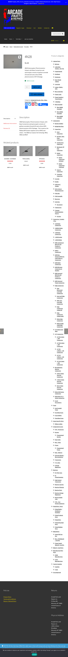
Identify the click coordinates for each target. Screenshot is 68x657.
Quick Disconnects (58, 401)
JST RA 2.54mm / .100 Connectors (60, 350)
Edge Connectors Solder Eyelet (60, 314)
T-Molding (57, 102)
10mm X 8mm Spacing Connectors (60, 375)
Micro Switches (59, 91)
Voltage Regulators (58, 466)
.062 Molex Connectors (58, 224)
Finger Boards (58, 71)
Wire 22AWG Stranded (60, 117)
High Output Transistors (58, 481)
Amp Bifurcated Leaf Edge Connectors (60, 291)
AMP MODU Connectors (58, 263)
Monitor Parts (58, 490)
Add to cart (36, 87)
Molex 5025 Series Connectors (59, 392)
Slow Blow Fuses (59, 418)
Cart (35, 28)
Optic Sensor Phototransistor (59, 189)
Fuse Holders (58, 415)
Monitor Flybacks (59, 487)
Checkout (29, 28)
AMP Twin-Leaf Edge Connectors (60, 302)
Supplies (57, 567)
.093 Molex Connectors (58, 233)
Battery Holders (59, 123)
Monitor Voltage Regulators (59, 493)
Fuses (54, 405)
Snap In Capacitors (60, 170)
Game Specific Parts (58, 421)
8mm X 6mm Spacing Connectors (60, 387)
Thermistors (58, 207)
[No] (66, 652)
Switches (57, 202)
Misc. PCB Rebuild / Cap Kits (59, 539)
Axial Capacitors (60, 132)
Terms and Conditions (9, 599)
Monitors (55, 470)
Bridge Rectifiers (59, 126)
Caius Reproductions (59, 560)
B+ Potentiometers (59, 476)
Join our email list (28, 39)
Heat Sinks (58, 439)
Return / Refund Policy (9, 601)
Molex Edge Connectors (60, 319)
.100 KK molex (58, 237)
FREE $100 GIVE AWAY (9, 28)
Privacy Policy (7, 597)
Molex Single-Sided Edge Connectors (60, 325)
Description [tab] (6, 118)
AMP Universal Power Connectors (59, 282)
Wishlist (40, 28)
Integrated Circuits (18, 46)
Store (10, 39)
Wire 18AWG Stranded (60, 108)
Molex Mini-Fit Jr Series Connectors (59, 397)
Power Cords (58, 94)
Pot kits (59, 216)
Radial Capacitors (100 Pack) (62, 165)
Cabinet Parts (56, 61)
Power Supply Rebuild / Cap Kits (59, 544)
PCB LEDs (57, 193)
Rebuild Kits (56, 531)
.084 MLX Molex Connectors (59, 229)
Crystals (57, 179)
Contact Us (46, 28)
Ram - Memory (58, 452)
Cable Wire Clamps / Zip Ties (59, 67)
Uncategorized (57, 572)
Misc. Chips (44, 100)
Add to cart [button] (10, 167)
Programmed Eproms (60, 436)
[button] (19, 57)
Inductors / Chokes (58, 185)
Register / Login (20, 28)
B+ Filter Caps (58, 473)
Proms (56, 445)
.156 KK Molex (58, 240)
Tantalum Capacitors (60, 175)
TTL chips (26, 46)
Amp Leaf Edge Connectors (61, 297)
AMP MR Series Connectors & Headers (58, 268)
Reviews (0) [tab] (6, 128)
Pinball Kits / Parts (58, 506)
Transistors (28, 102)
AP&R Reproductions (59, 555)
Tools (56, 569)
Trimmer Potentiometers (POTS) (59, 212)
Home (5, 39)
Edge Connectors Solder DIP (60, 308)
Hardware (57, 74)
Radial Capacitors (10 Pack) (62, 159)
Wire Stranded (58, 104)
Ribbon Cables (58, 424)
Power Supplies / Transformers (59, 98)
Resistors (57, 199)
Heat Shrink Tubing (58, 80)
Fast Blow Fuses (59, 412)
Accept (34, 654)
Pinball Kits (58, 520)
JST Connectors (59, 334)
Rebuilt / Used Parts (58, 548)
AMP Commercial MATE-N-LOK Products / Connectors (59, 245)
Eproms (57, 432)
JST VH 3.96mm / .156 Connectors (60, 357)
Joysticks (57, 84)
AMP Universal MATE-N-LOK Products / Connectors (58, 276)
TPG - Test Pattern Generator (59, 502)
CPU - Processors (59, 429)
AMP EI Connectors (58, 251)
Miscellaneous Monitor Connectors (58, 369)
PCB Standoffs (58, 196)
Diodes (57, 181)
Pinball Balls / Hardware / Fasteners (58, 511)
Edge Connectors (59, 285)
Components (56, 121)
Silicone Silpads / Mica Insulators (59, 456)
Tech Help (18, 39)
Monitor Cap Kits (59, 484)
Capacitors (58, 129)
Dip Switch (59, 204)
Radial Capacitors (60, 154)
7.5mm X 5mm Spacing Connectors (60, 381)
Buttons (57, 64)
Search (63, 34)
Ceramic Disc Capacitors (60, 143)
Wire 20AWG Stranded (60, 112)
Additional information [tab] (10, 123)
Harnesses (57, 77)
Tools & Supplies (57, 564)
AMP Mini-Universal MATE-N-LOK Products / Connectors (59, 257)
